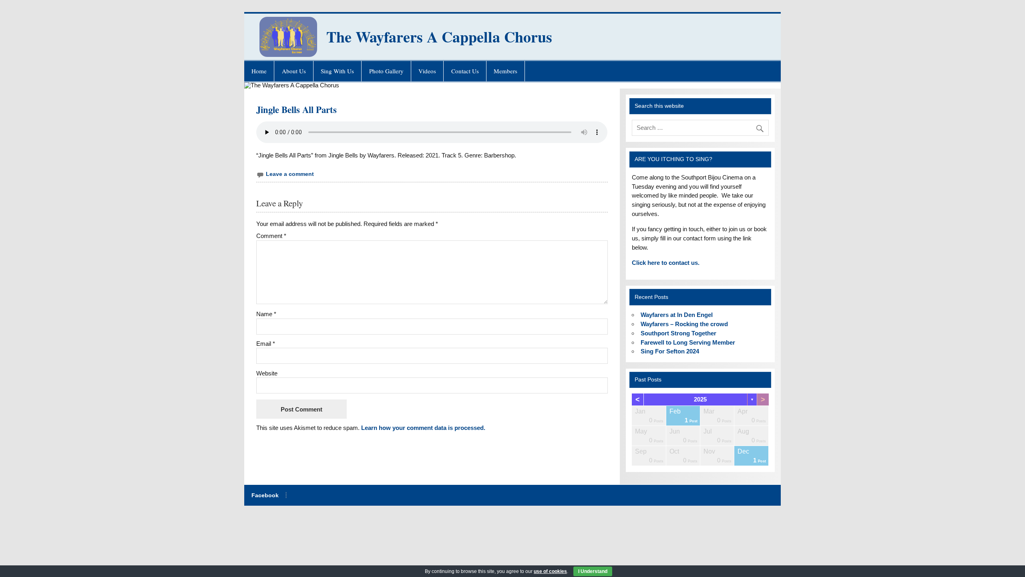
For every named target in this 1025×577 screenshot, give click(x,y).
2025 (700, 399)
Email (265, 344)
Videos (427, 71)
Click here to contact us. (665, 262)
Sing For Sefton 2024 (670, 351)
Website (266, 373)
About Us (294, 71)
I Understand (592, 571)
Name (266, 314)
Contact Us (465, 71)
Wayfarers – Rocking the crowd (684, 324)
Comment (271, 236)
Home (259, 71)
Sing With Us (337, 71)
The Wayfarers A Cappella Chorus (439, 37)
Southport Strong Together (678, 333)
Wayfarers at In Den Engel (677, 314)
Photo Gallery (386, 71)
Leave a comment (290, 174)
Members (505, 71)
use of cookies (550, 571)
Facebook (265, 495)
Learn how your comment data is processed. (423, 427)
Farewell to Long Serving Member (688, 342)
